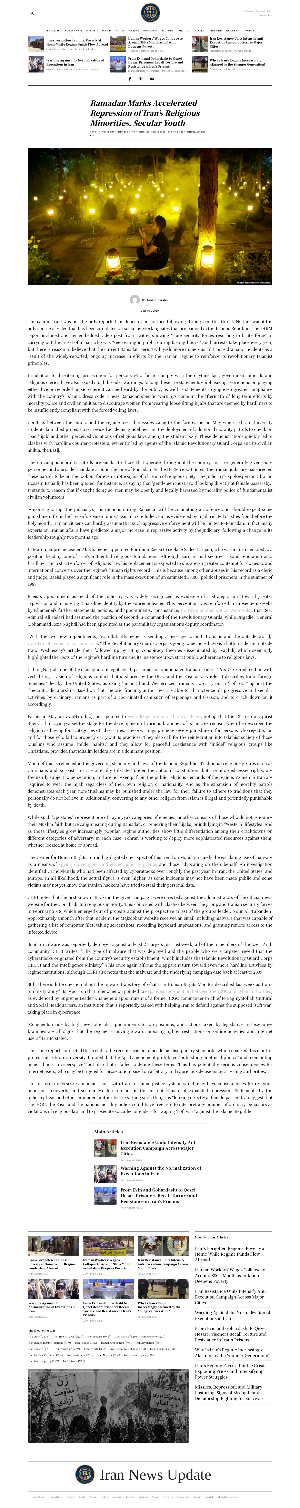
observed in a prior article (63, 643)
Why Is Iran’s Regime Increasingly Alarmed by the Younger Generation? (238, 62)
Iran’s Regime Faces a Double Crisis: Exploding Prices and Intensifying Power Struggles (231, 1371)
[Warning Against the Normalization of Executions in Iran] (36, 64)
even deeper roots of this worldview (164, 716)
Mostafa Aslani (158, 300)
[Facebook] (129, 79)
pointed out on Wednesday (216, 610)
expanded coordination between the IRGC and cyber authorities (208, 991)
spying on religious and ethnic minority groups (108, 864)
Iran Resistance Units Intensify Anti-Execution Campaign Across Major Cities (237, 42)
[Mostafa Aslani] (136, 300)
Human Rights (106, 131)
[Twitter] (141, 79)
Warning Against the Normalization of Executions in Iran (161, 1171)
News (93, 131)
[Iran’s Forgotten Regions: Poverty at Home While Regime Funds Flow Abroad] (36, 44)
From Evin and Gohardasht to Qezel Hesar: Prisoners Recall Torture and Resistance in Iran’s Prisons (155, 62)
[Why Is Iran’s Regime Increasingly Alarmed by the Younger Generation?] (200, 64)
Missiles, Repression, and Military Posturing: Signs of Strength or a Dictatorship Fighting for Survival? (229, 1392)
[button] (32, 13)
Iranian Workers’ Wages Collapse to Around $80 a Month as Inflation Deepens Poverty (155, 42)
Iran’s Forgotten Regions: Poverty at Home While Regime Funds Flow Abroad (77, 42)
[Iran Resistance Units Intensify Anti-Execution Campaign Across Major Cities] (200, 44)
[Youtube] (152, 79)
